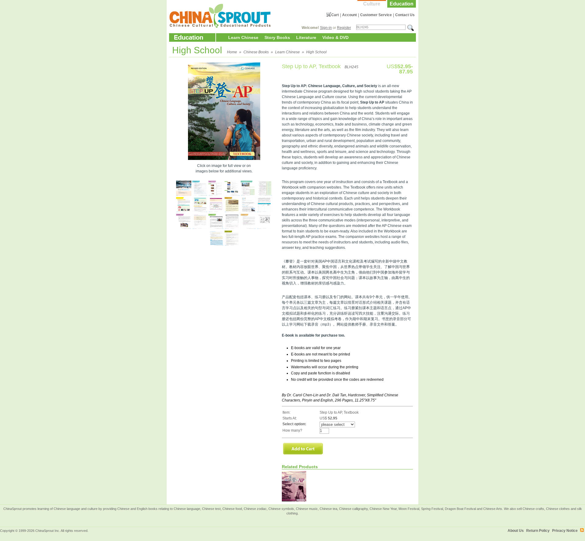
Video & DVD (335, 37)
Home (232, 52)
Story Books (277, 37)
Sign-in (326, 28)
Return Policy (538, 531)
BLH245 (351, 67)
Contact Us (405, 15)
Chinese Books (256, 52)
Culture (371, 3)
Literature (306, 37)
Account (349, 15)
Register (344, 28)
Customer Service (376, 15)
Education (401, 3)
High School (316, 52)
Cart (335, 15)
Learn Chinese (243, 37)
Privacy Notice (565, 531)
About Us (516, 531)
